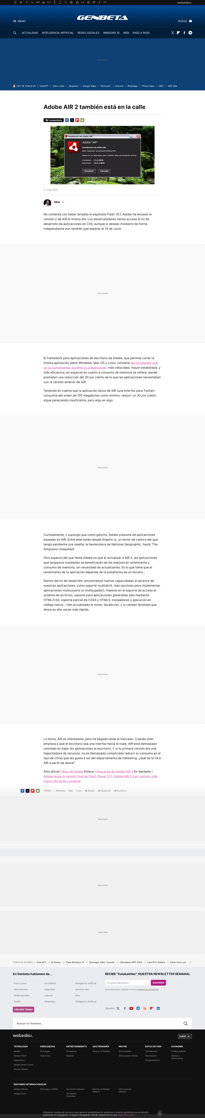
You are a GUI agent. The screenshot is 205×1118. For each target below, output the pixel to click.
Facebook (184, 33)
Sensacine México (75, 1089)
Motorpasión (125, 1051)
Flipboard (178, 33)
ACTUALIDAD (30, 32)
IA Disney (56, 962)
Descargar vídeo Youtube (102, 962)
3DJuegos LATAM (49, 1089)
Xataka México (21, 1089)
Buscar (186, 1023)
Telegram (190, 33)
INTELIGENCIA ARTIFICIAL (58, 32)
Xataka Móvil (20, 1055)
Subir (182, 1036)
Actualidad (50, 983)
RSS (144, 1007)
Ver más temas (24, 1009)
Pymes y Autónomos (177, 1057)
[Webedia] (23, 1035)
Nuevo (182, 21)
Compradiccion (152, 1060)
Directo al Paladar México (101, 1090)
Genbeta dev (82, 989)
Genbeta (102, 17)
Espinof (70, 1055)
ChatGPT (44, 86)
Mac (71, 790)
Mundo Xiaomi (21, 1069)
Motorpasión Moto (128, 1055)
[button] (59, 202)
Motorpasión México (125, 1090)
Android (119, 86)
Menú (22, 21)
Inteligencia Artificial (85, 1001)
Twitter (172, 33)
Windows (60, 790)
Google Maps (89, 86)
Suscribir (158, 982)
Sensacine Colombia (71, 1094)
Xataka (17, 1051)
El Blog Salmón (178, 1051)
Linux (79, 790)
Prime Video (148, 86)
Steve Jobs (58, 86)
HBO (161, 86)
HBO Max (172, 86)
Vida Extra (45, 1055)
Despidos (73, 86)
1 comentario (55, 120)
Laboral (48, 995)
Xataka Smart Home (23, 1064)
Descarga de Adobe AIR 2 (114, 771)
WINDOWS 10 (111, 32)
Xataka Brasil (20, 1093)
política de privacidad (148, 989)
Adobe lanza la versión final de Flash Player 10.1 (78, 776)
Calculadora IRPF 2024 (131, 962)
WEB (126, 32)
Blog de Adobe (72, 771)
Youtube (131, 1007)
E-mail (82, 120)
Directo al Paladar (101, 1051)
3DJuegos (45, 1051)
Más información (126, 1115)
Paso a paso (20, 983)
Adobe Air (105, 790)
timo (77, 995)
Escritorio (121, 790)
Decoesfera (151, 1055)
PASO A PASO (141, 32)
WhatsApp (50, 1001)
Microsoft (105, 86)
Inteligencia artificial (85, 983)
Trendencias (151, 1051)
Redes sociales (21, 995)
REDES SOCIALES (88, 32)
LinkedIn (158, 1007)
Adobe (91, 790)
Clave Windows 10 (75, 962)
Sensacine (71, 1051)
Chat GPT (42, 962)
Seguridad (50, 989)
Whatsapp (132, 86)
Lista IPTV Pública (156, 962)
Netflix (17, 1001)
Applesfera (19, 1060)
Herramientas (21, 989)
